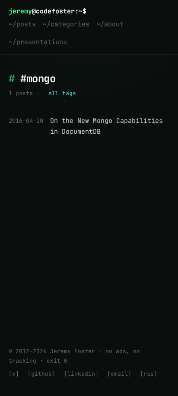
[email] (119, 373)
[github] (41, 373)
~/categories (66, 24)
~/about (110, 24)
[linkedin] (81, 373)
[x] (14, 373)
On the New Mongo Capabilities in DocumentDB (106, 126)
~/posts (22, 24)
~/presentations (38, 42)
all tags (62, 93)
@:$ (47, 11)
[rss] (148, 373)
